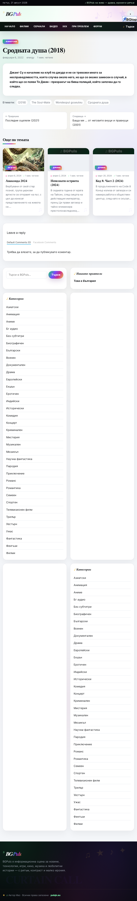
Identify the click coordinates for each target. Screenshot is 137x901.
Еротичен (12, 393)
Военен (11, 357)
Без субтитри (15, 336)
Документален (15, 365)
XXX (64, 26)
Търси (128, 26)
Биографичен (15, 343)
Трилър (11, 516)
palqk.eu (55, 895)
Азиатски (12, 307)
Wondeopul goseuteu (69, 102)
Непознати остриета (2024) (65, 182)
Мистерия (13, 437)
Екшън (10, 386)
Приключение (15, 473)
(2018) (22, 102)
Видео (54, 26)
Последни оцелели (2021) (22, 120)
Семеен (11, 495)
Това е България (85, 280)
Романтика (13, 488)
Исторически (15, 408)
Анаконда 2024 (16, 180)
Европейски (14, 379)
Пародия (12, 466)
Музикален (13, 444)
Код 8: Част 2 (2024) (109, 180)
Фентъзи (11, 545)
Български (13, 350)
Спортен (11, 502)
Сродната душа (98, 102)
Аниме (10, 321)
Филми (24, 26)
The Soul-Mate (41, 102)
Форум (97, 26)
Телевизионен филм (19, 509)
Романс (11, 480)
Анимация (13, 314)
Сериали (39, 26)
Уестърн (11, 524)
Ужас (9, 531)
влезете (26, 252)
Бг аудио (12, 328)
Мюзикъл (12, 451)
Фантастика (14, 538)
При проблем (80, 26)
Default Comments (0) (19, 242)
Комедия (12, 415)
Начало (10, 26)
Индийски (12, 401)
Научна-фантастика (19, 459)
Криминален (14, 430)
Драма (10, 372)
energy (30, 57)
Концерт (11, 422)
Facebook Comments (44, 242)
